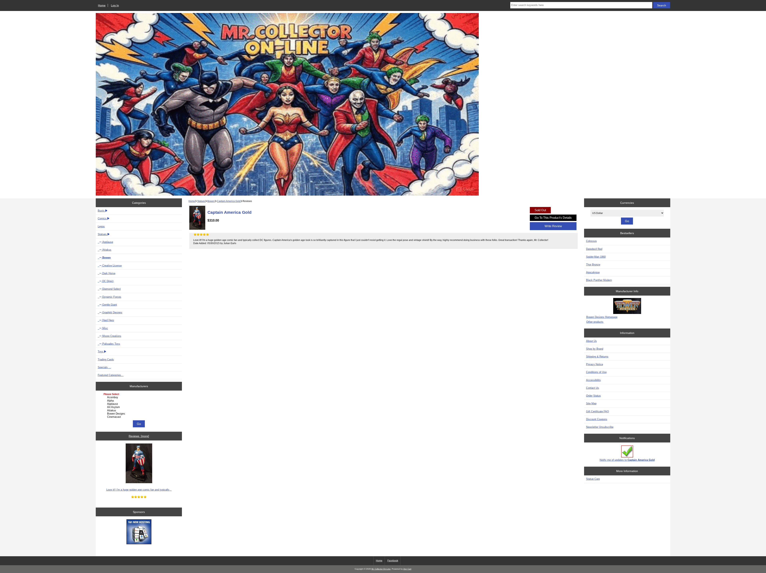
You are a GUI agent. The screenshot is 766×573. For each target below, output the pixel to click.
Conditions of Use (596, 372)
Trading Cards (106, 359)
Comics (102, 218)
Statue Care (593, 478)
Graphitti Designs (112, 312)
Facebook (392, 560)
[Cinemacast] (139, 417)
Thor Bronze (593, 264)
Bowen (211, 201)
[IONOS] (138, 532)
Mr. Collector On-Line (381, 569)
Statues (201, 201)
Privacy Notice (594, 364)
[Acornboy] (139, 397)
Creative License (112, 265)
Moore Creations (111, 335)
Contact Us (592, 387)
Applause (107, 241)
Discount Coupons (596, 419)
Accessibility (593, 380)
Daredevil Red (594, 248)
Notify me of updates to (627, 459)
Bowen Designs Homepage (601, 317)
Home (102, 5)
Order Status (593, 395)
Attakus (106, 249)
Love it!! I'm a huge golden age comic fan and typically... (139, 489)
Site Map (591, 403)
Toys (101, 351)
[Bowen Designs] (139, 413)
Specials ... (104, 367)
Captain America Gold (229, 201)
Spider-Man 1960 (596, 256)
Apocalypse (593, 272)
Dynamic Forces (111, 296)
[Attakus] (139, 410)
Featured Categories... (110, 375)
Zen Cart (407, 569)
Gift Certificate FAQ (597, 411)
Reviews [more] (139, 436)
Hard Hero (108, 320)
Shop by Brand (594, 348)
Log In (115, 5)
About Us (591, 340)
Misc (105, 328)
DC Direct (108, 281)
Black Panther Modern (599, 280)
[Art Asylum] (139, 407)
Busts (101, 210)
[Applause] (139, 404)
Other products (594, 321)
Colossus (591, 240)
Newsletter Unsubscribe (599, 427)
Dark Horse (108, 273)
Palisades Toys (111, 343)
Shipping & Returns (597, 356)
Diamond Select (111, 288)
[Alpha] (139, 400)
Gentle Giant (109, 304)
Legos (101, 226)
